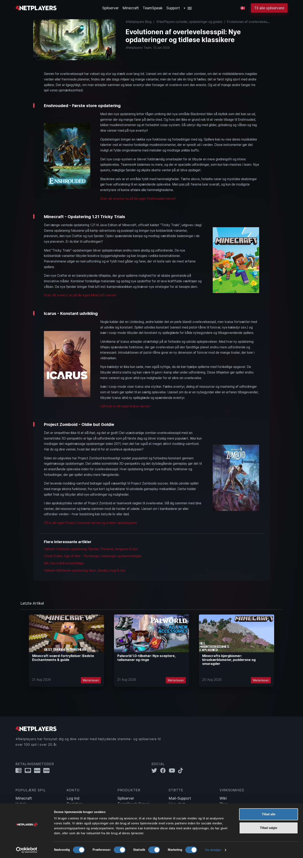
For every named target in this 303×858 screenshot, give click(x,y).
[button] (188, 8)
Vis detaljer (213, 850)
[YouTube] (173, 770)
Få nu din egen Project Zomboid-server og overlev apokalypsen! (90, 523)
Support (173, 8)
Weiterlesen (91, 680)
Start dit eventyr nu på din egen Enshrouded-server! (138, 199)
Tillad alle (268, 814)
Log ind (73, 798)
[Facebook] (164, 770)
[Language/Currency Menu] (243, 8)
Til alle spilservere (269, 8)
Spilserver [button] (110, 8)
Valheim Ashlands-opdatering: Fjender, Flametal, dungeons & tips (91, 549)
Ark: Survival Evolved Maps (64, 563)
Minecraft (130, 8)
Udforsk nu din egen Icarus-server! (125, 406)
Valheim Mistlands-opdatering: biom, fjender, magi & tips (85, 570)
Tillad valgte (268, 828)
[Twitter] (156, 770)
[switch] (120, 849)
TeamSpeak (153, 8)
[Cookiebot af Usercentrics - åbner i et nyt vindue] (27, 850)
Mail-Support (180, 798)
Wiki (223, 798)
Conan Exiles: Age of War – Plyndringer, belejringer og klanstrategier (93, 556)
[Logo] (36, 7)
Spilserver (125, 798)
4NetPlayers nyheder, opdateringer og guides (189, 22)
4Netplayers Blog (139, 22)
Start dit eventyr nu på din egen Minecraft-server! (80, 295)
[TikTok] (181, 770)
